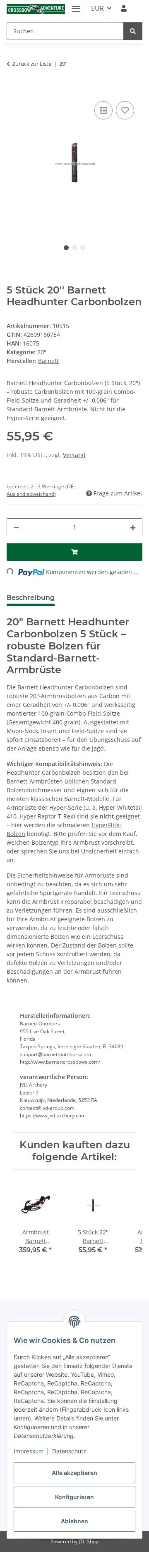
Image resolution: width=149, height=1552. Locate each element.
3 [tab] (82, 247)
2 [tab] (74, 247)
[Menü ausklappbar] (76, 5)
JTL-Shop (89, 1541)
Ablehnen (74, 1521)
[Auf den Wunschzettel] (125, 110)
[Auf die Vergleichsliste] (103, 110)
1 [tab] (66, 247)
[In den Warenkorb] (13, 90)
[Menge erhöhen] (133, 527)
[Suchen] (132, 31)
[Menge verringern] (16, 527)
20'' (41, 352)
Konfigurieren (74, 1496)
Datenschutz (69, 1451)
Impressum (28, 1451)
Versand (74, 455)
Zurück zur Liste (31, 63)
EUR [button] (97, 8)
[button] (123, 8)
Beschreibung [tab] (31, 598)
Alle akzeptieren (74, 1472)
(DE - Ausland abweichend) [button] (42, 490)
